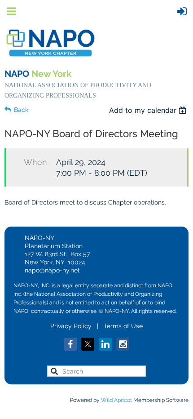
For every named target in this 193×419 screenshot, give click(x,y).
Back (21, 109)
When (35, 162)
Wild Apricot (116, 400)
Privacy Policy (71, 326)
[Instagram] (122, 344)
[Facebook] (70, 344)
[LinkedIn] (105, 344)
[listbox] (149, 110)
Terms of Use (123, 326)
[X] (87, 344)
